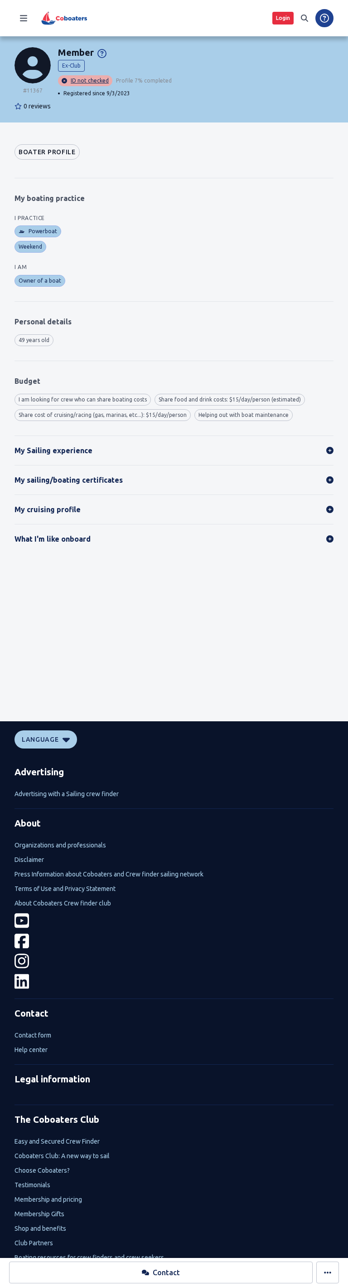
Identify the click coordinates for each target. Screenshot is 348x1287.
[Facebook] (174, 941)
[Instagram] (174, 961)
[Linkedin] (174, 981)
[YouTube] (174, 920)
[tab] (47, 152)
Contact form (32, 1035)
